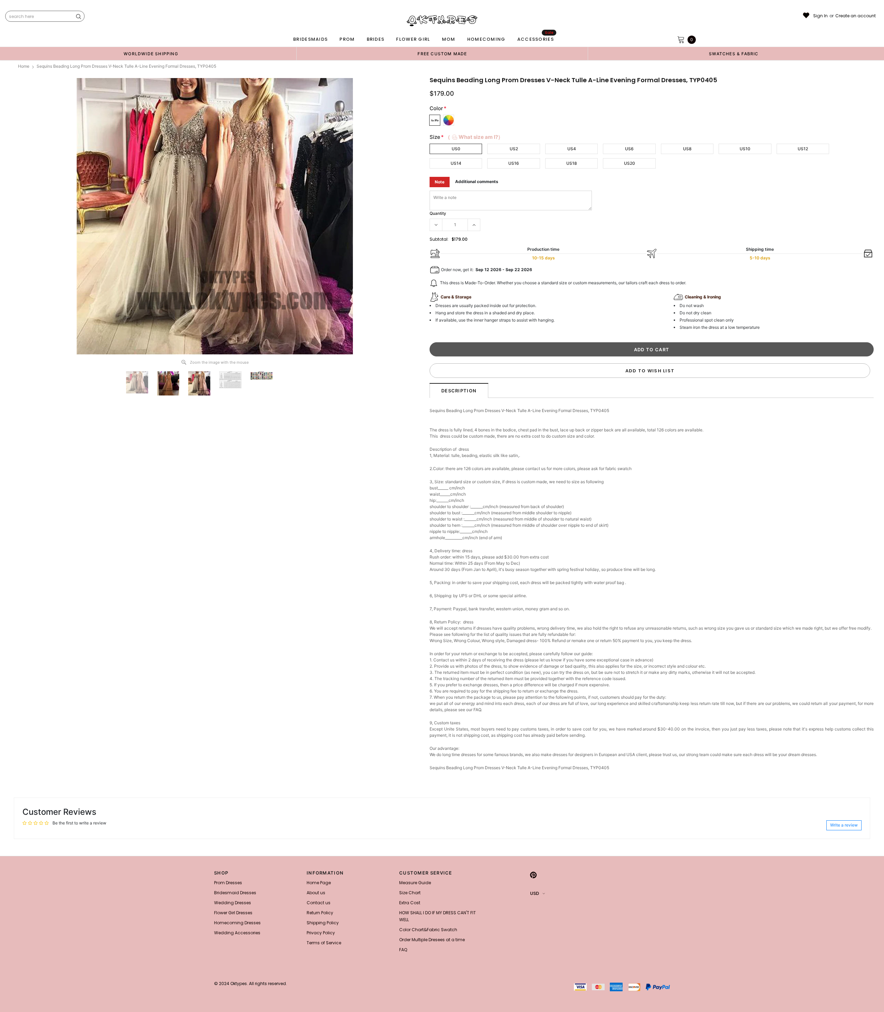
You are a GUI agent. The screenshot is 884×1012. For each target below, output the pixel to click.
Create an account (855, 16)
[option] (151, 53)
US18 (571, 163)
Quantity (438, 213)
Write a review (844, 825)
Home (23, 66)
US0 (456, 148)
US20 (629, 163)
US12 (803, 148)
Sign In (820, 16)
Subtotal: (439, 239)
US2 (514, 148)
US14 (456, 163)
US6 (629, 148)
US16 (513, 163)
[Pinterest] (533, 875)
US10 (745, 148)
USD (534, 893)
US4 (571, 148)
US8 (687, 148)
